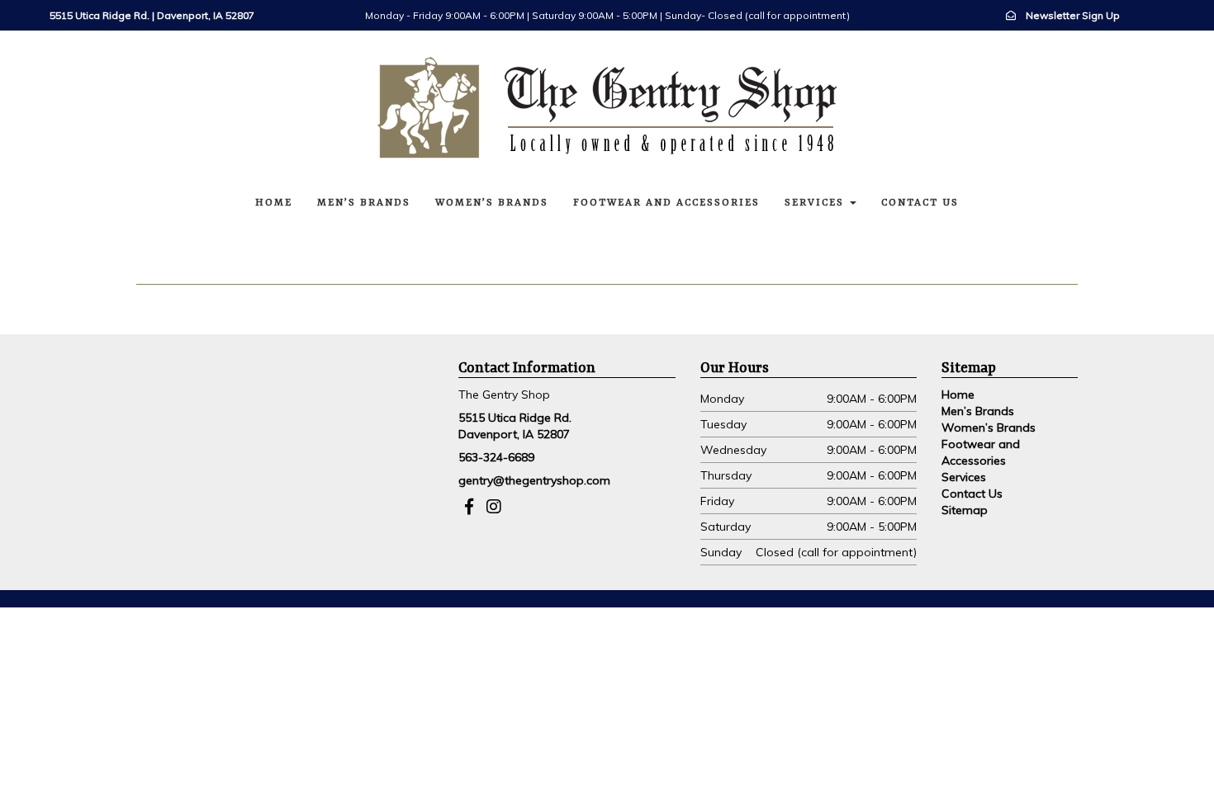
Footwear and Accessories (666, 203)
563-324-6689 (496, 457)
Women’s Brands (491, 203)
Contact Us (920, 203)
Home (273, 203)
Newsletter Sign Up (1073, 15)
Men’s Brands (363, 203)
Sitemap (964, 510)
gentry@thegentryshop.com (534, 480)
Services (816, 203)
